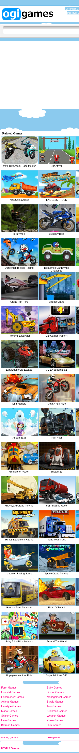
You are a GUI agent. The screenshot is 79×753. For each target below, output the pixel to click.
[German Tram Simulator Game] (19, 592)
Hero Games (8, 720)
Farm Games (9, 687)
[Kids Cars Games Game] (19, 184)
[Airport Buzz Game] (19, 422)
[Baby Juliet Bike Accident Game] (19, 626)
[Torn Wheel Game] (19, 218)
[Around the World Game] (57, 626)
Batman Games (10, 725)
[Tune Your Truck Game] (57, 524)
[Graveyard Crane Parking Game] (19, 490)
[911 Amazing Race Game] (57, 490)
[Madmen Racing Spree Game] (19, 558)
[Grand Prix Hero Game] (19, 286)
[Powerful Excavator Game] (19, 320)
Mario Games (9, 711)
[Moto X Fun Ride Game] (57, 388)
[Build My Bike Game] (57, 218)
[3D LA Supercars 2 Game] (57, 354)
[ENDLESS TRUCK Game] (57, 184)
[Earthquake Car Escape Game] (19, 354)
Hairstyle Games (11, 706)
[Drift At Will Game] (57, 150)
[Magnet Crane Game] (57, 286)
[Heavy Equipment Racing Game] (19, 524)
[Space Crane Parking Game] (57, 558)
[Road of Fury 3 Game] (57, 592)
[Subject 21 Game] (57, 456)
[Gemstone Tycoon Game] (19, 456)
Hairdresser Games (12, 696)
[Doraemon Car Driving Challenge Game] (57, 252)
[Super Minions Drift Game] (57, 660)
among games (9, 737)
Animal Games (10, 701)
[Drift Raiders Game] (19, 388)
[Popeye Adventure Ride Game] (19, 660)
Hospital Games (10, 692)
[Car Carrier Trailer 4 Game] (57, 320)
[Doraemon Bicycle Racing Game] (19, 252)
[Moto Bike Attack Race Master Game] (19, 150)
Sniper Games (9, 715)
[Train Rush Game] (57, 422)
